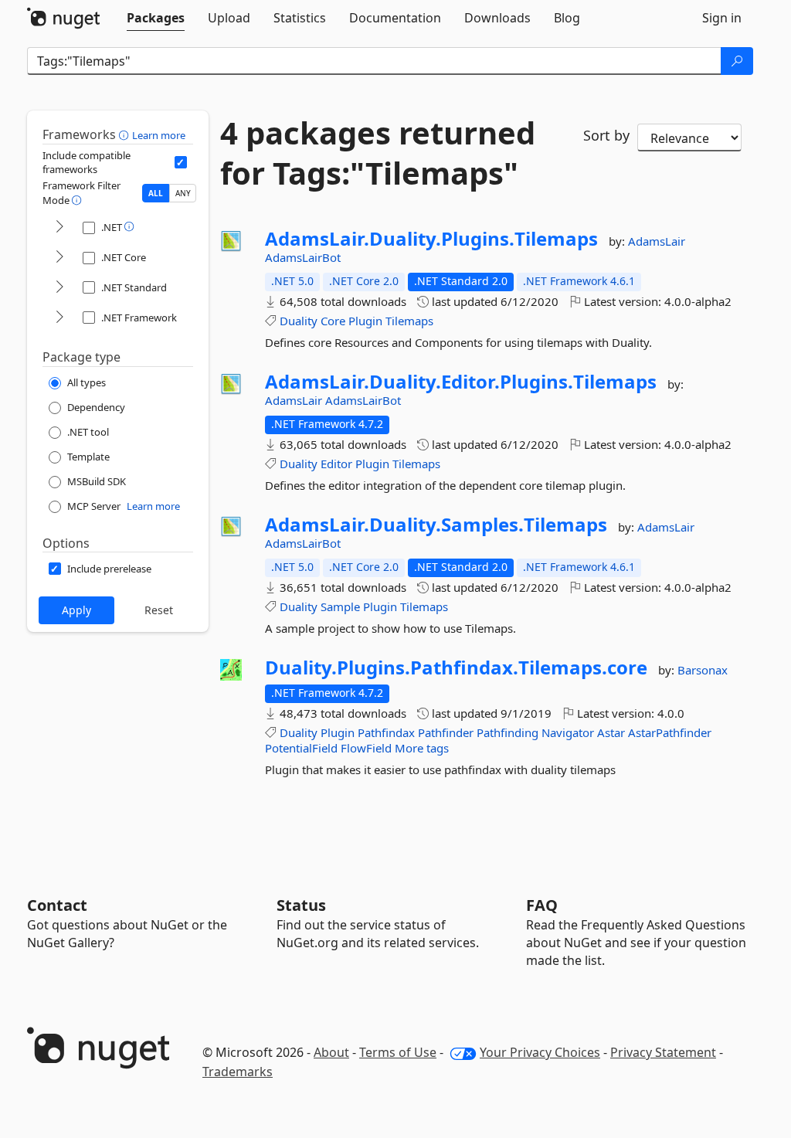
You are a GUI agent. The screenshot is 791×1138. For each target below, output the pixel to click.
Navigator (567, 732)
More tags (422, 748)
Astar (611, 732)
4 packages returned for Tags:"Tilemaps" (377, 153)
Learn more (158, 135)
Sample (340, 606)
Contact (57, 905)
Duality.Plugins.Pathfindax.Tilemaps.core (456, 667)
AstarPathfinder (669, 732)
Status (301, 905)
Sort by (606, 135)
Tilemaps (409, 320)
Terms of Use (397, 1052)
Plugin (365, 320)
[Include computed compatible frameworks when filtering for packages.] (180, 162)
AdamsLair (656, 241)
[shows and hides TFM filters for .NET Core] (59, 258)
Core (333, 320)
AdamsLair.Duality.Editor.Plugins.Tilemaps (461, 381)
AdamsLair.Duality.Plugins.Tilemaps (431, 238)
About (331, 1052)
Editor (336, 463)
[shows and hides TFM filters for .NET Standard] (59, 288)
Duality (298, 320)
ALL (155, 193)
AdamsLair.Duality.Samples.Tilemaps (436, 524)
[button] (125, 134)
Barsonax (702, 670)
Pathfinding (507, 732)
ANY (183, 193)
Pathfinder (446, 732)
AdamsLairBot (303, 257)
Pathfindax (386, 732)
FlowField (366, 748)
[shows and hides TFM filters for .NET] (59, 227)
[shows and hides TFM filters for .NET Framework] (59, 318)
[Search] (737, 61)
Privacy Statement (663, 1052)
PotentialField (301, 748)
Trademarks (237, 1071)
